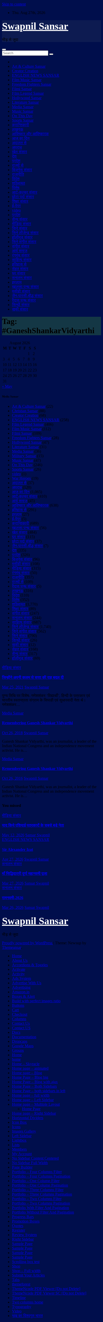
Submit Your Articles (28, 1275)
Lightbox (19, 1140)
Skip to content (14, 4)
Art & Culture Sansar (29, 66)
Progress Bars (23, 1217)
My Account (22, 1154)
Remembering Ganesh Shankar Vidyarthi (37, 723)
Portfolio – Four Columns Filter (37, 1172)
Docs (16, 1032)
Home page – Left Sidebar (33, 1100)
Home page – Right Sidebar (34, 1113)
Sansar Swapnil (37, 835)
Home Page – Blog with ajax (35, 1082)
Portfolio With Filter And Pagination (40, 1208)
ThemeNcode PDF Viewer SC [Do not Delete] (49, 1293)
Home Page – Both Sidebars (34, 1086)
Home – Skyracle (26, 1064)
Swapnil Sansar (35, 26)
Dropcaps (19, 1041)
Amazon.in (21, 992)
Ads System (21, 978)
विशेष (16, 188)
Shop (16, 1266)
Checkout (19, 1014)
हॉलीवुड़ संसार (22, 237)
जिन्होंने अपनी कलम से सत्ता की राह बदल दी (33, 677)
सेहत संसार (20, 269)
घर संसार (18, 273)
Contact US (21, 1028)
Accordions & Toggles (30, 965)
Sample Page (22, 1244)
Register (18, 1230)
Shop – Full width (26, 1271)
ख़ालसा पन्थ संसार (25, 287)
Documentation (24, 1037)
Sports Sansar (23, 120)
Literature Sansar (25, 102)
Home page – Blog (27, 1073)
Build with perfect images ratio (36, 1001)
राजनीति (18, 174)
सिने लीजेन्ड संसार (25, 233)
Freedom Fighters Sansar (31, 84)
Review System (24, 1235)
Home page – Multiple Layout (36, 1104)
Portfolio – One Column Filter (36, 1181)
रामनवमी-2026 (12, 898)
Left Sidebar (22, 1136)
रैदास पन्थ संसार (24, 300)
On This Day (22, 116)
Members (19, 1149)
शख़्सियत (18, 183)
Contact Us (21, 1023)
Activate (18, 969)
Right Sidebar (23, 1239)
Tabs (16, 1280)
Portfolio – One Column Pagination (40, 1185)
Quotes (17, 1226)
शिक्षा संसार (20, 201)
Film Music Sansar (27, 80)
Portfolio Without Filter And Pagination (43, 1212)
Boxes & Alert (23, 996)
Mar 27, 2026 (13, 883)
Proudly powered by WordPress (27, 943)
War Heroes (21, 478)
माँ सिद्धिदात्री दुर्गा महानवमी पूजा (24, 873)
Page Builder (22, 1167)
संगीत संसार (20, 246)
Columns (19, 1019)
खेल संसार (19, 152)
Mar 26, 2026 (13, 907)
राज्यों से (18, 165)
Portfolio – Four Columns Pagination (41, 1176)
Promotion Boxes (26, 1221)
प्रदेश (16, 161)
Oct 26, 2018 (12, 733)
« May (7, 386)
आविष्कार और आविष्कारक (30, 134)
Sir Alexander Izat (17, 849)
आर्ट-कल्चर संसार (24, 192)
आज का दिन (21, 138)
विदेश (16, 179)
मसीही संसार (21, 291)
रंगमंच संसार (21, 255)
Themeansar (11, 947)
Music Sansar (22, 111)
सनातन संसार (22, 278)
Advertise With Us (26, 983)
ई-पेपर (16, 206)
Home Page (31, 1109)
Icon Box (19, 1122)
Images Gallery (24, 1131)
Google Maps (23, 1046)
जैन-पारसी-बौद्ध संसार (27, 296)
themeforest (21, 1284)
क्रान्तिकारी (20, 125)
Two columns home (27, 1302)
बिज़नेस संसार (22, 170)
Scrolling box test (26, 1262)
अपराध (17, 147)
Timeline (19, 1298)
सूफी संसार (20, 309)
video (16, 210)
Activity (18, 974)
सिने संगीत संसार (24, 242)
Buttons (18, 1005)
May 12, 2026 (13, 835)
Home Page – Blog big (30, 1077)
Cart (15, 1010)
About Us (20, 960)
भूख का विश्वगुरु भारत (27, 1316)
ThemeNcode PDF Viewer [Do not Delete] (46, 1289)
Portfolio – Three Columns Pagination (42, 1194)
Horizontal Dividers (27, 1118)
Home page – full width (31, 1095)
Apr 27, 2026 (12, 859)
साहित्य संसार (22, 260)
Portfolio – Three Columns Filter (38, 1190)
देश (14, 156)
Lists (16, 1145)
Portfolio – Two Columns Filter (37, 1199)
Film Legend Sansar (28, 93)
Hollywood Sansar (27, 98)
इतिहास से (19, 264)
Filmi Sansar (22, 89)
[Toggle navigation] (4, 49)
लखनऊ (17, 129)
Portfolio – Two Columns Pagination (41, 1203)
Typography (21, 1307)
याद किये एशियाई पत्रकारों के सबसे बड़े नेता (33, 825)
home (16, 1059)
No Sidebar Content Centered (35, 1158)
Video (17, 1311)
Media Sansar (23, 107)
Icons (16, 1127)
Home (17, 956)
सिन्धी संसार (21, 305)
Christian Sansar (25, 411)
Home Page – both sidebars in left (38, 1091)
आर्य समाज (19, 251)
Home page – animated (30, 1068)
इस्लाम (17, 282)
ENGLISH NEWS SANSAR (35, 75)
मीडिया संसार (21, 224)
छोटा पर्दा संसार (23, 197)
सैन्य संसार (20, 219)
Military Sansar (24, 456)
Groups (18, 1050)
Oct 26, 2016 (12, 778)
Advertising (21, 987)
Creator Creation (25, 71)
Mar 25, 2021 (13, 687)
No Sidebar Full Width (30, 1163)
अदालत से (19, 143)
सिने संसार (19, 228)
